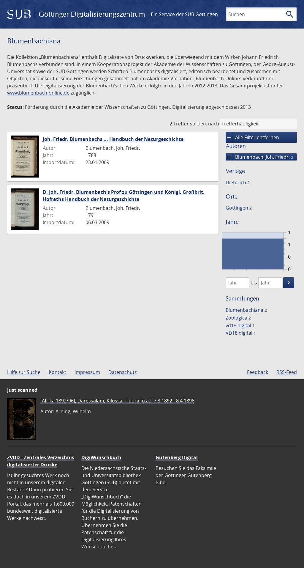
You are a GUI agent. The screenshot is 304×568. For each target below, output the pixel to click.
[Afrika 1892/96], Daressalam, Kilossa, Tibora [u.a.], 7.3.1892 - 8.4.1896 (117, 400)
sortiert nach (204, 123)
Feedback (257, 372)
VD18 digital (241, 333)
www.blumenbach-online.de (38, 92)
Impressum (87, 372)
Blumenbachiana (246, 310)
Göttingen (239, 207)
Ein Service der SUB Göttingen (184, 14)
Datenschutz (122, 372)
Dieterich (238, 182)
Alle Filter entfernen (252, 137)
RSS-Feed (286, 372)
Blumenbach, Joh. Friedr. (259, 157)
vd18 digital (240, 325)
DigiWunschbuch (101, 457)
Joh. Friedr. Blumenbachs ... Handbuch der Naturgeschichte (113, 139)
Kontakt (57, 372)
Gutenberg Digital (177, 457)
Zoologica (238, 317)
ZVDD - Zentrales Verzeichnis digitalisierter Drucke (40, 461)
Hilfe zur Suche (23, 372)
